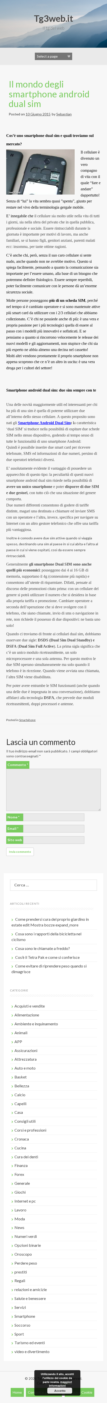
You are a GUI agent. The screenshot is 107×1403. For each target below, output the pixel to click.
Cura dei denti (26, 1156)
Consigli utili (25, 1121)
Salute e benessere (30, 1298)
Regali (19, 1280)
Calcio (19, 1094)
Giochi (20, 1192)
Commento (17, 765)
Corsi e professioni (30, 1130)
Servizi (20, 1307)
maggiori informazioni (60, 1384)
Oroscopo (23, 1254)
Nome (13, 817)
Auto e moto (25, 1068)
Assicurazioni (25, 1050)
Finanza (21, 1165)
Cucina (20, 1147)
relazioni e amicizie (30, 1289)
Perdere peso (25, 1263)
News (19, 1227)
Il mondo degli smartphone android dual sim (49, 94)
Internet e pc (25, 1201)
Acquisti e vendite (29, 1006)
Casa (18, 1112)
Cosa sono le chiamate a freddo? (42, 948)
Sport (19, 1334)
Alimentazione (26, 1014)
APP (18, 1041)
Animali (20, 1032)
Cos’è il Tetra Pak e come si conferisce (47, 957)
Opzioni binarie (27, 1245)
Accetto (59, 1390)
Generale (22, 1183)
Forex (19, 1174)
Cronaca (21, 1139)
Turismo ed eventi (29, 1342)
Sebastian (64, 114)
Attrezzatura (25, 1059)
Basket (20, 1076)
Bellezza (21, 1085)
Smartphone (27, 720)
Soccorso (22, 1325)
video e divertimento (32, 1351)
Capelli (20, 1103)
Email (12, 828)
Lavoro (20, 1209)
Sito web (14, 840)
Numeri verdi (25, 1236)
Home (17, 1392)
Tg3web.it (53, 18)
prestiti (20, 1272)
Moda (19, 1218)
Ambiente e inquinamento (36, 1023)
